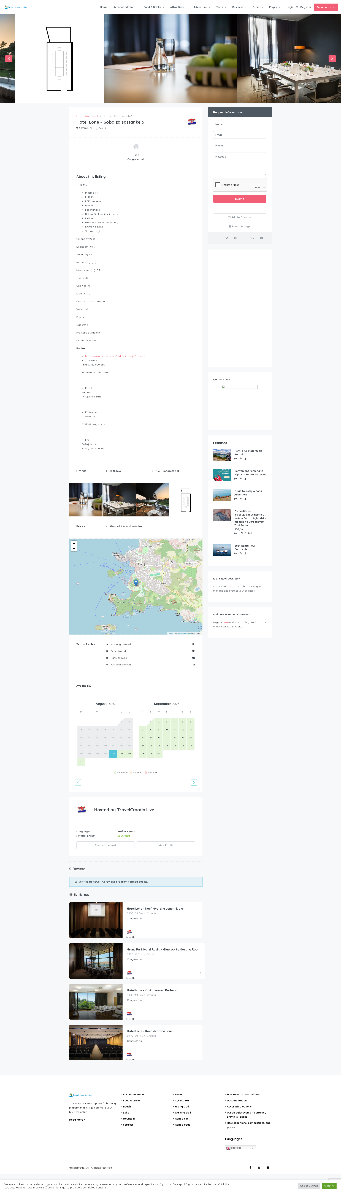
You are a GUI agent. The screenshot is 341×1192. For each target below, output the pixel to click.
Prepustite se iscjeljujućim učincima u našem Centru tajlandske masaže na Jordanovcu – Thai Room (250, 518)
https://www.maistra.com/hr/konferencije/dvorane (115, 356)
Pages (273, 7)
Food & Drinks (152, 7)
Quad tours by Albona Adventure (248, 492)
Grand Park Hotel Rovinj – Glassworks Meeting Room (163, 949)
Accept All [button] (329, 1185)
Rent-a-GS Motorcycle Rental (248, 452)
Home (103, 7)
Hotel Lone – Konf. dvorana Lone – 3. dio (155, 908)
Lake (126, 1112)
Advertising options (239, 1106)
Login (290, 7)
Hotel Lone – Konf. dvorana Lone (150, 1031)
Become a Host (325, 7)
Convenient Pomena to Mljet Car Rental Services (250, 472)
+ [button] (74, 543)
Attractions (177, 7)
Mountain (129, 1118)
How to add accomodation (243, 1094)
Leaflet (171, 633)
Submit (239, 199)
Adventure (200, 7)
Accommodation (123, 7)
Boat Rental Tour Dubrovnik (244, 547)
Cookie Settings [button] (309, 1185)
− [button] (74, 548)
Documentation (237, 1100)
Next (332, 58)
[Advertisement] (239, 308)
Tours (219, 7)
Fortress (128, 1124)
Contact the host (105, 845)
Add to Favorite (241, 217)
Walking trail (183, 1112)
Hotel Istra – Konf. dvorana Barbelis (152, 990)
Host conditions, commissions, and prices (248, 1125)
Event (178, 1094)
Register (305, 7)
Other (256, 7)
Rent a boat (182, 1124)
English (236, 1148)
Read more (76, 1119)
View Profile (166, 845)
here (230, 586)
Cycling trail (182, 1100)
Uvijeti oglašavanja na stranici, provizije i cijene (246, 1114)
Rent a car (181, 1118)
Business (237, 7)
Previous (8, 58)
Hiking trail (182, 1106)
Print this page (240, 226)
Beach (127, 1106)
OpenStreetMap (184, 633)
